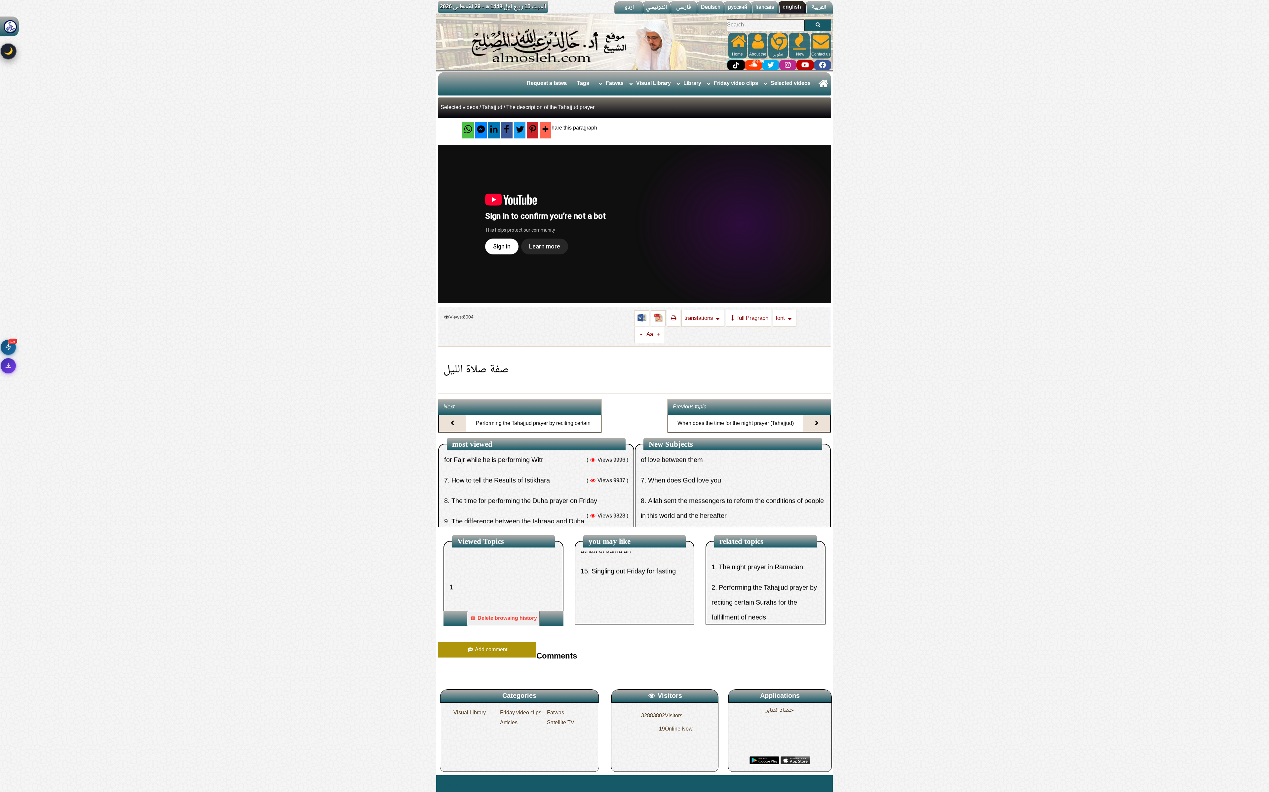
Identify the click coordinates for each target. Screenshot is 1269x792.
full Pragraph (752, 318)
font (781, 318)
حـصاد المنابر (780, 710)
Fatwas (615, 84)
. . (468, 783)
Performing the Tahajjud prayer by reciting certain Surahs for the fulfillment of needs (533, 429)
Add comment (490, 650)
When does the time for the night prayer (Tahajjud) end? (735, 429)
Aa (649, 335)
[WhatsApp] (468, 130)
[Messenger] (481, 130)
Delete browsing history (506, 618)
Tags (583, 84)
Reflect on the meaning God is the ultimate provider (726, 481)
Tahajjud (492, 108)
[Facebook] (507, 130)
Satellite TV (560, 723)
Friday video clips (736, 84)
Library (692, 84)
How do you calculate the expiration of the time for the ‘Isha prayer (629, 572)
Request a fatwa (547, 84)
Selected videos (791, 84)
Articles (509, 723)
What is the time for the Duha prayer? (509, 501)
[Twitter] (519, 130)
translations (699, 318)
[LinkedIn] (494, 130)
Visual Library (653, 84)
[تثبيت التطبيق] (8, 365)
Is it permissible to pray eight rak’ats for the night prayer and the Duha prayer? (761, 584)
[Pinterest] (532, 130)
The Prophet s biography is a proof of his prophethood (729, 501)
